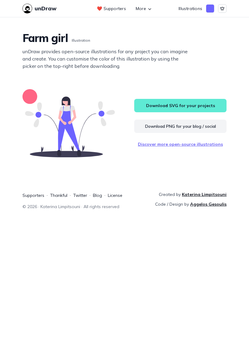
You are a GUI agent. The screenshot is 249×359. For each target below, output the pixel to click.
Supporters (33, 195)
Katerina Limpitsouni (204, 194)
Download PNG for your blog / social (180, 126)
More (141, 8)
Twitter (80, 195)
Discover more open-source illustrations (180, 144)
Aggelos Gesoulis (208, 204)
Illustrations (190, 8)
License (115, 195)
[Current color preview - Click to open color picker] (210, 8)
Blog (97, 195)
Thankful (58, 195)
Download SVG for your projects (180, 105)
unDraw (45, 8)
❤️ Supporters (111, 8)
